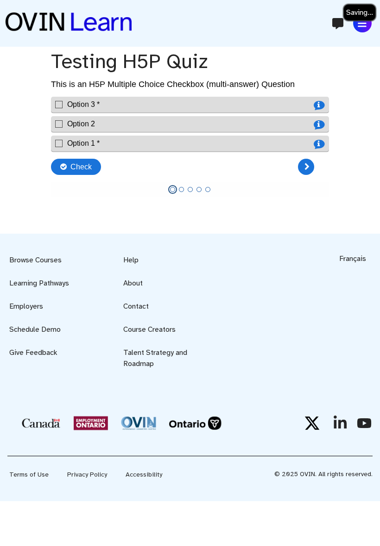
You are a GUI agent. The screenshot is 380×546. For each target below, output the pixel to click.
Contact (136, 306)
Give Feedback (33, 352)
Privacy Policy (87, 474)
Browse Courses (35, 260)
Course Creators (149, 329)
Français (352, 258)
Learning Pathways (39, 283)
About (133, 283)
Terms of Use (29, 474)
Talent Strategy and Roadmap (155, 358)
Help (131, 260)
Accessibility (144, 474)
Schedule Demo (35, 329)
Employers (26, 306)
